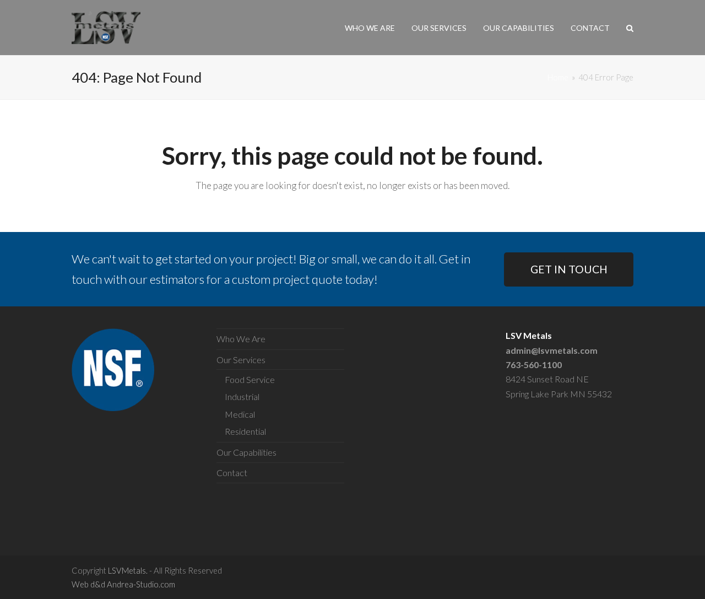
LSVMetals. (128, 570)
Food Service (250, 379)
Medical (240, 414)
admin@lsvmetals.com (552, 350)
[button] (630, 27)
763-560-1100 (534, 364)
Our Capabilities (246, 452)
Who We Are (240, 338)
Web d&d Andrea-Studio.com (123, 584)
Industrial (242, 396)
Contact (231, 472)
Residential (245, 431)
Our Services (240, 359)
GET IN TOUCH (569, 269)
